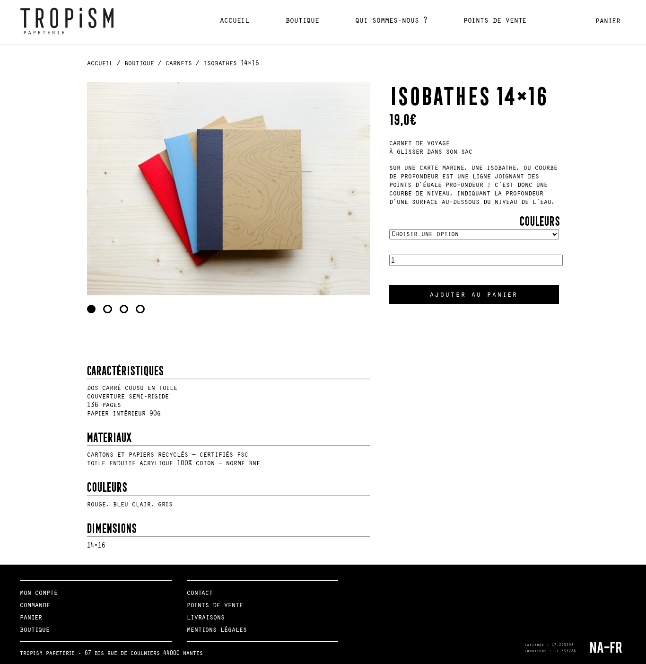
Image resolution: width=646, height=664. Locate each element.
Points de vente (494, 20)
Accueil (234, 20)
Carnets (179, 63)
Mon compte (39, 592)
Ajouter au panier (474, 294)
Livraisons (206, 617)
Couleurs (538, 219)
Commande (35, 605)
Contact (200, 592)
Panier (607, 21)
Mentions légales (217, 629)
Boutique (302, 20)
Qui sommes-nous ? (391, 20)
